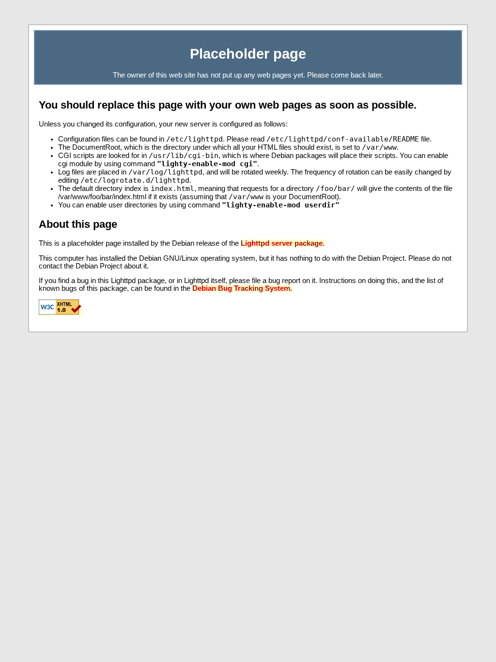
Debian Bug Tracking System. (242, 288)
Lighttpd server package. (283, 243)
